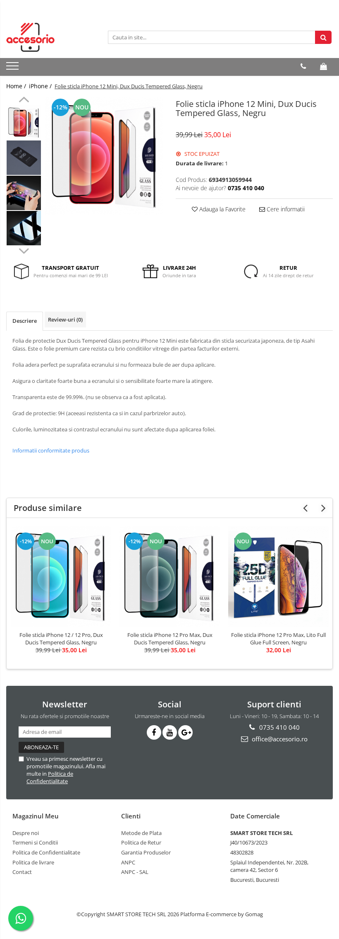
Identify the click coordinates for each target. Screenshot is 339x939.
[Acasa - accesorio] (47, 37)
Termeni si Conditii (35, 842)
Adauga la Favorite (222, 209)
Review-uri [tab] (65, 319)
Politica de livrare (33, 862)
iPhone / (41, 86)
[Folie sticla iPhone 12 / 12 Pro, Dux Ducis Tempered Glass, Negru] (61, 576)
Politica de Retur (141, 842)
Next (24, 250)
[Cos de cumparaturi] (323, 66)
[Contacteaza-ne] (303, 66)
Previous (24, 101)
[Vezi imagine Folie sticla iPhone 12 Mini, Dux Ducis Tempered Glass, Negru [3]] (24, 228)
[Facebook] (154, 732)
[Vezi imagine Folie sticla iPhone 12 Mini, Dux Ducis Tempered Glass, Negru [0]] (24, 122)
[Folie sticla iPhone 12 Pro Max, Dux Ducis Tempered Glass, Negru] (169, 576)
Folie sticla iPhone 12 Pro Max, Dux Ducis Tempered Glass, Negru (169, 638)
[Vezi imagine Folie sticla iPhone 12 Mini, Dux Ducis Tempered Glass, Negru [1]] (24, 157)
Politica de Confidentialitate (49, 777)
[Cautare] (323, 37)
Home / (17, 86)
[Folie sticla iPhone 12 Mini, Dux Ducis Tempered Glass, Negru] (104, 156)
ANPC (128, 862)
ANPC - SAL (134, 872)
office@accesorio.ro (279, 739)
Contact (22, 872)
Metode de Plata (141, 833)
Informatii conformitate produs (50, 450)
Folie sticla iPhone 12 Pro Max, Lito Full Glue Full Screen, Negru (278, 638)
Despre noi (25, 833)
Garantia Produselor (146, 852)
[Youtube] (169, 732)
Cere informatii (285, 209)
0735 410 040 (279, 727)
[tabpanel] (104, 156)
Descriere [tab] (24, 320)
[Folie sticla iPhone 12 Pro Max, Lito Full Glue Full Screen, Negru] (278, 576)
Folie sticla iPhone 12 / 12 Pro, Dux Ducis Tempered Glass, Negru (61, 638)
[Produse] (13, 68)
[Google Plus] (185, 732)
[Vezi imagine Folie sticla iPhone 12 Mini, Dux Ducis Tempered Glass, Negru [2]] (24, 193)
